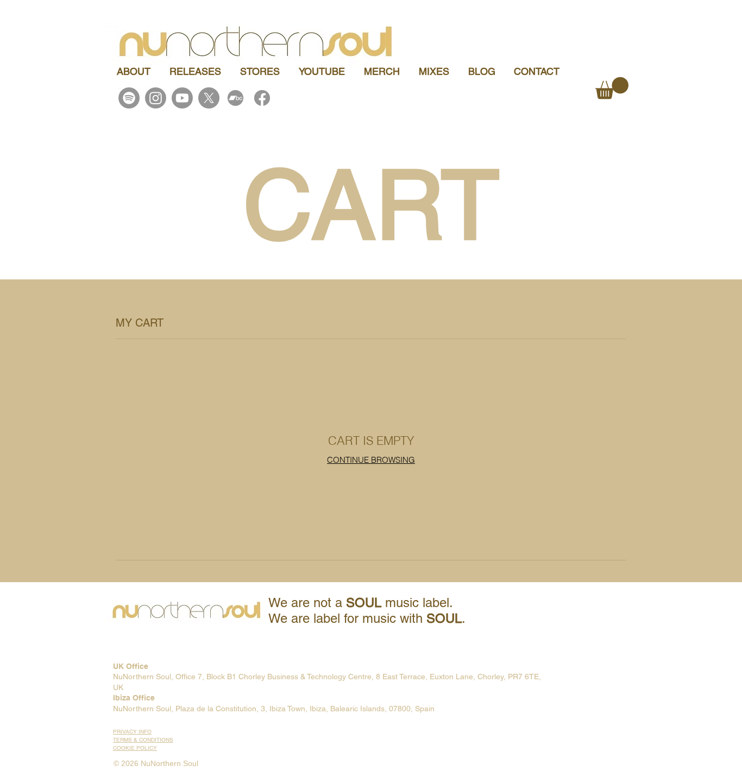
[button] (611, 88)
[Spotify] (129, 98)
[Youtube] (182, 98)
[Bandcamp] (235, 98)
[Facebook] (262, 98)
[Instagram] (155, 98)
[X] (208, 98)
